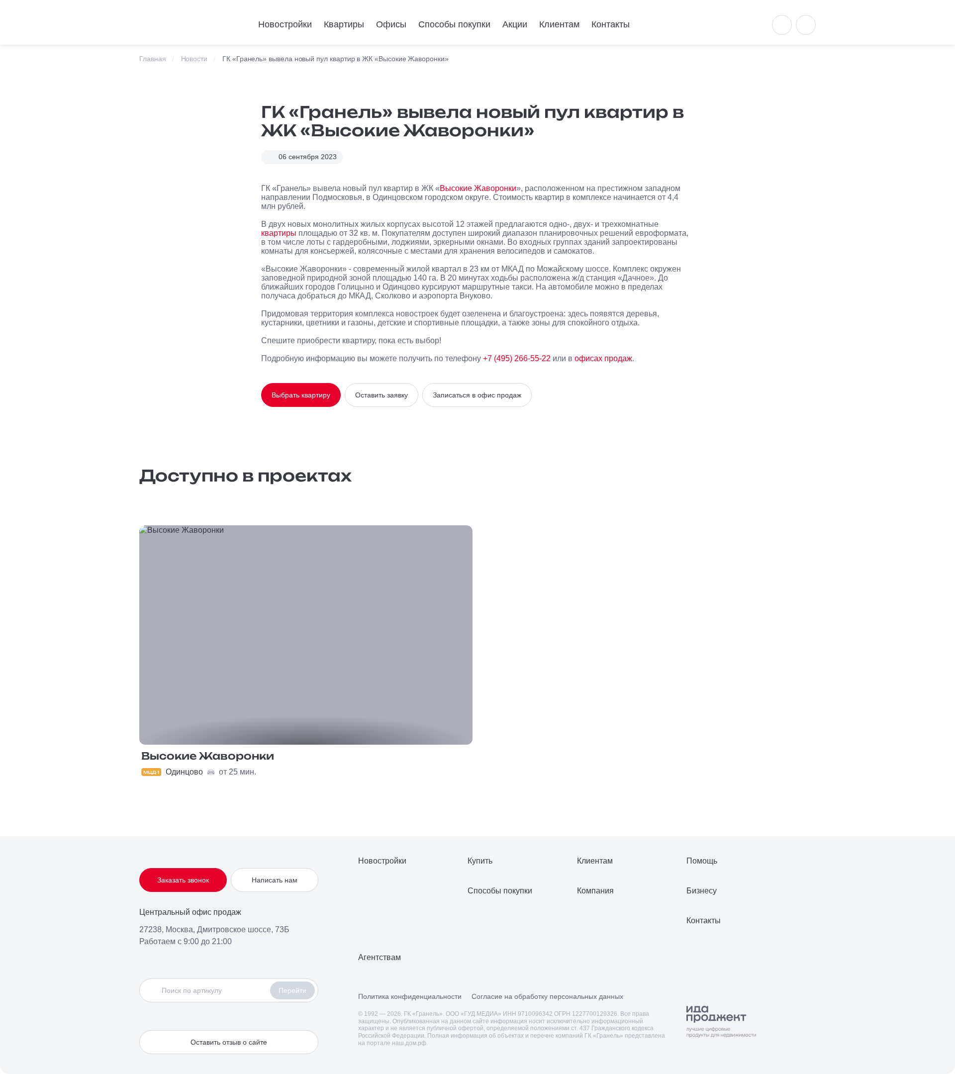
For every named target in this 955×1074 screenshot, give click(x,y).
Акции (514, 24)
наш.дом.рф (409, 1043)
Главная (152, 59)
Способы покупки (454, 24)
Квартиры (344, 24)
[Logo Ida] (721, 1022)
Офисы (391, 24)
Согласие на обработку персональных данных (547, 996)
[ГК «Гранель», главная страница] (183, 22)
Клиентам (559, 24)
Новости (194, 59)
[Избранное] (806, 25)
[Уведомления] (782, 25)
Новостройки (285, 24)
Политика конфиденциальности (410, 996)
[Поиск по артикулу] (207, 990)
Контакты (610, 24)
